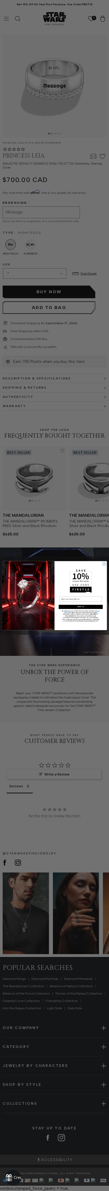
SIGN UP (80, 607)
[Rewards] (13, 1178)
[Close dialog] (104, 564)
